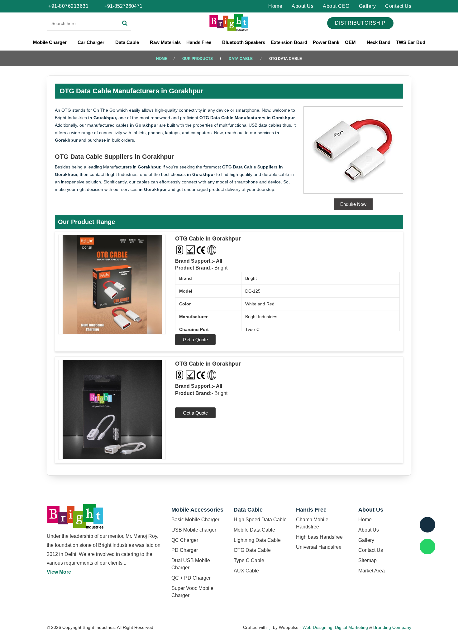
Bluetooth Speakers (243, 42)
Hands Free (199, 42)
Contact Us (398, 6)
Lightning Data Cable (257, 540)
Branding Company (392, 627)
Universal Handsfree (318, 547)
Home (275, 6)
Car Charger (92, 42)
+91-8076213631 (68, 6)
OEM (351, 42)
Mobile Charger (50, 42)
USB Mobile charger (193, 529)
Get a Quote (195, 339)
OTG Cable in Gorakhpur (208, 238)
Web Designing (317, 627)
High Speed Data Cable (260, 519)
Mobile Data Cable (254, 529)
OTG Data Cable (252, 550)
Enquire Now (353, 204)
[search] (124, 23)
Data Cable (127, 42)
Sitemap (367, 560)
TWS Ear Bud (410, 42)
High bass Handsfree (319, 537)
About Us (302, 6)
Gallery (367, 6)
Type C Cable (249, 560)
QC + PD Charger (191, 578)
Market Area (371, 570)
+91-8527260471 (122, 6)
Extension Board (289, 42)
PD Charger (184, 550)
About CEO (336, 6)
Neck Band (378, 42)
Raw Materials (165, 42)
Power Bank (326, 42)
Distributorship (360, 23)
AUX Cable (246, 570)
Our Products (197, 58)
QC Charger (184, 540)
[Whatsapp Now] (427, 546)
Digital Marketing (351, 627)
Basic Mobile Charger (195, 519)
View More (59, 572)
